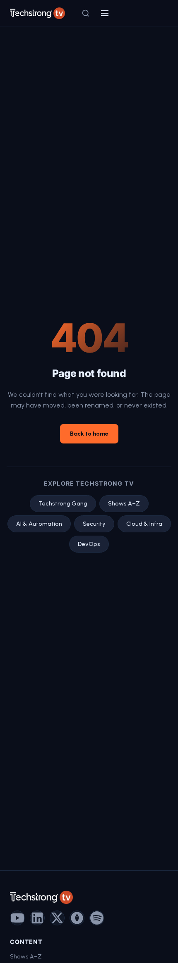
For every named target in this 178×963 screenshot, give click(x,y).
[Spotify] (96, 918)
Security (94, 523)
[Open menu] (104, 13)
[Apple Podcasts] (77, 918)
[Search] (85, 13)
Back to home (89, 433)
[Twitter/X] (57, 918)
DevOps (89, 544)
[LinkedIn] (37, 918)
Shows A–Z (124, 503)
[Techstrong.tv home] (37, 13)
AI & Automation (39, 523)
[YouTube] (17, 918)
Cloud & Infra (144, 523)
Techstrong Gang (62, 503)
